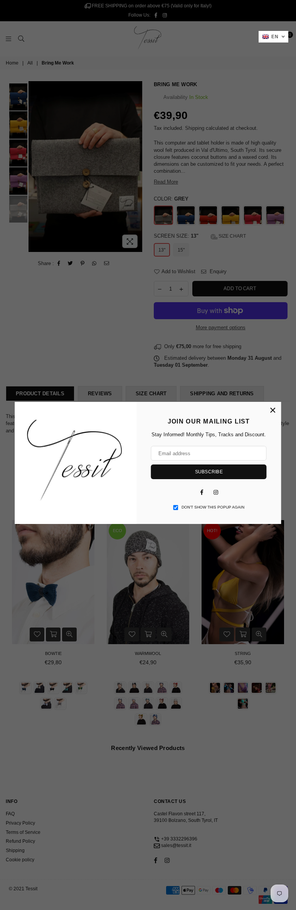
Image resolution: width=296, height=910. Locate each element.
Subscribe (209, 472)
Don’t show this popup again (213, 507)
